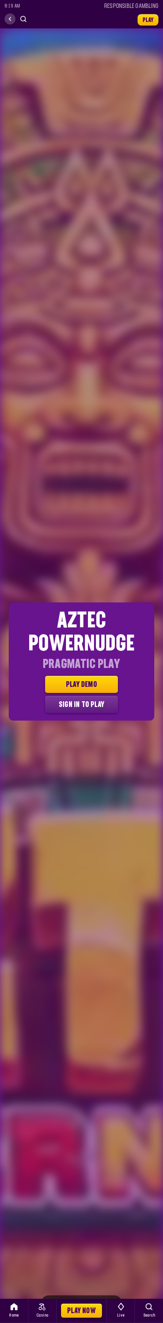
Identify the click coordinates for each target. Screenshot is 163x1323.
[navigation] (10, 19)
